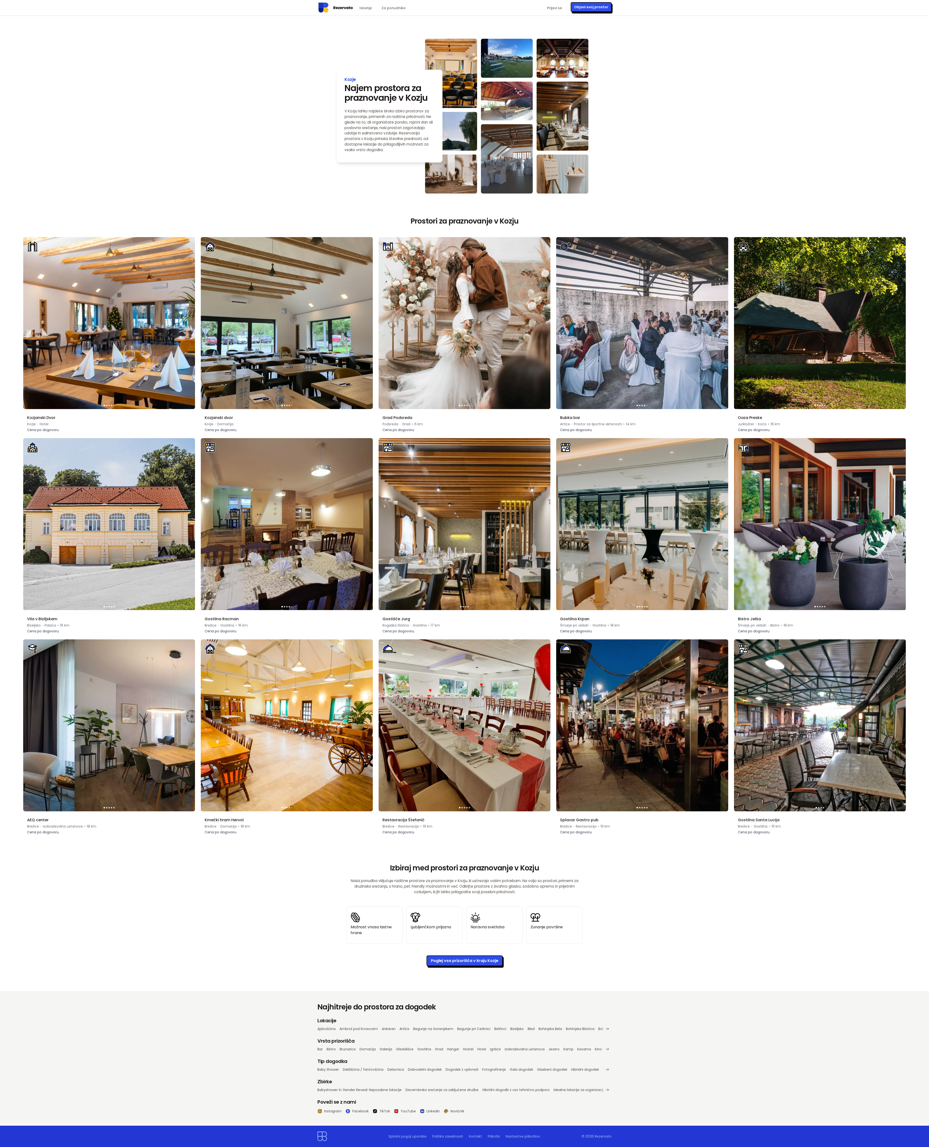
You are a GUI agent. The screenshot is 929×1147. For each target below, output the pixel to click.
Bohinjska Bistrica (580, 1028)
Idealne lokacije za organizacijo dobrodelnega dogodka (600, 1089)
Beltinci (500, 1028)
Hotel (481, 1049)
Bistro (331, 1049)
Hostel (468, 1049)
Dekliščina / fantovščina (363, 1069)
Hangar (453, 1049)
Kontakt (475, 1136)
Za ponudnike (393, 8)
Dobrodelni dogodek (425, 1069)
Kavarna (584, 1049)
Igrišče (495, 1049)
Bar (320, 1049)
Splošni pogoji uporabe (408, 1136)
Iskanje (366, 8)
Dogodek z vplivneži (462, 1069)
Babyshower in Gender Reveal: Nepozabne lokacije (359, 1089)
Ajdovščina (326, 1028)
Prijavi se (554, 8)
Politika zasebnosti (447, 1136)
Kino (598, 1049)
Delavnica (395, 1069)
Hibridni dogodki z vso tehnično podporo (516, 1089)
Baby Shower (328, 1069)
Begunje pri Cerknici (473, 1028)
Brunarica (348, 1049)
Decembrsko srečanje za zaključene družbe (442, 1089)
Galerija (386, 1049)
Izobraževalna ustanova (525, 1049)
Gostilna (424, 1049)
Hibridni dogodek (585, 1069)
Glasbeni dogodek (552, 1069)
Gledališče (404, 1049)
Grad (439, 1049)
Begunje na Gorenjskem (433, 1028)
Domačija (368, 1049)
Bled (531, 1028)
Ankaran (389, 1028)
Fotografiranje (494, 1069)
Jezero (554, 1049)
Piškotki (494, 1136)
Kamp (568, 1049)
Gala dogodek (521, 1069)
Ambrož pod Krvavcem (358, 1028)
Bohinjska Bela (550, 1028)
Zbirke (324, 1081)
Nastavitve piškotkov (523, 1136)
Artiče (404, 1028)
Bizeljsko (517, 1028)
